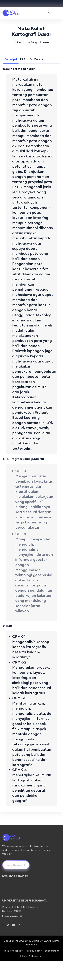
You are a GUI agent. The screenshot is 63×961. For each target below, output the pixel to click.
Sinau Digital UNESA (36, 940)
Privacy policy (34, 950)
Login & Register (31, 955)
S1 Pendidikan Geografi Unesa (31, 42)
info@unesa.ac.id (12, 916)
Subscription (52, 950)
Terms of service (13, 950)
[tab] (11, 59)
